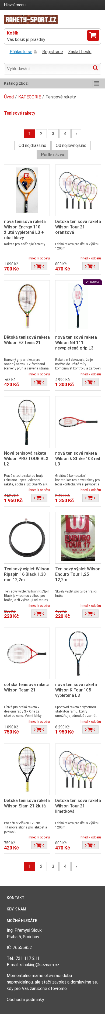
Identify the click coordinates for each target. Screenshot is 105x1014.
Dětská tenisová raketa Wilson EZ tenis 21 (27, 340)
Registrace (52, 51)
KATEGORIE (29, 97)
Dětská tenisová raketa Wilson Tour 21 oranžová (78, 227)
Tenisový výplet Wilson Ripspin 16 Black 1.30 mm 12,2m (26, 574)
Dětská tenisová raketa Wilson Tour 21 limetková (78, 806)
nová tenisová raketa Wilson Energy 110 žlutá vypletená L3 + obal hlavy (25, 229)
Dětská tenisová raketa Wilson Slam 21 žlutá (27, 803)
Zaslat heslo (80, 51)
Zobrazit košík (93, 35)
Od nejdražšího (32, 145)
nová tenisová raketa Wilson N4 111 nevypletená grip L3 (76, 343)
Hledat (95, 67)
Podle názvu (52, 154)
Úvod (9, 97)
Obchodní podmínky (25, 999)
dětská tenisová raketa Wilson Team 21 (27, 687)
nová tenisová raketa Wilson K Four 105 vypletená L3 (76, 690)
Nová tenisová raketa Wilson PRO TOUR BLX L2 (26, 459)
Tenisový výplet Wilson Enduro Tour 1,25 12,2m (77, 574)
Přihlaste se (21, 51)
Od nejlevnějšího (71, 145)
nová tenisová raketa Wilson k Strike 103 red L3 (77, 459)
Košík (12, 33)
